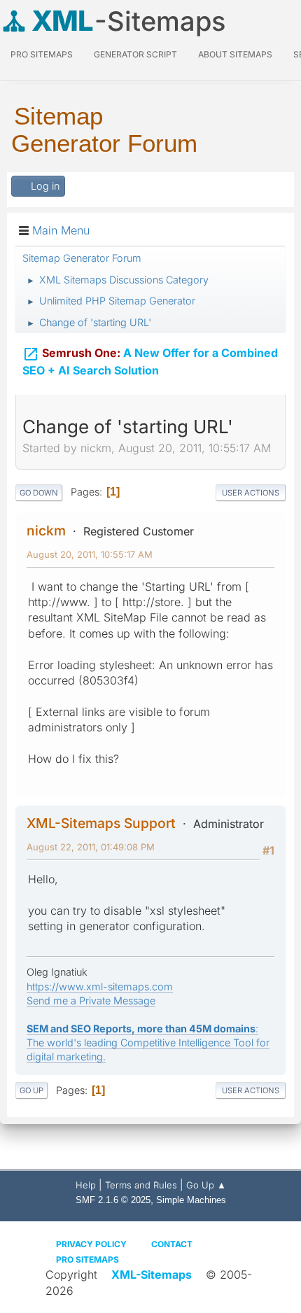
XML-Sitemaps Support (101, 823)
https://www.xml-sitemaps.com (100, 986)
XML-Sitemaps (151, 1275)
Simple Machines (191, 1200)
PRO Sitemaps (41, 54)
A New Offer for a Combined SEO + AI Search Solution (150, 361)
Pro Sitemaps (87, 1259)
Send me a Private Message (91, 1000)
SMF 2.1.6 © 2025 (113, 1200)
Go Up (31, 1090)
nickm (46, 530)
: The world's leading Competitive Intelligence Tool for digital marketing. (148, 1042)
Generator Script (135, 54)
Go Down (39, 493)
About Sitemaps (235, 54)
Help (86, 1185)
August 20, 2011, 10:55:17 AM (90, 554)
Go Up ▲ (206, 1185)
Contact (171, 1244)
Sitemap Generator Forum (104, 129)
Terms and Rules (141, 1185)
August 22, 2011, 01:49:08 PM (91, 846)
